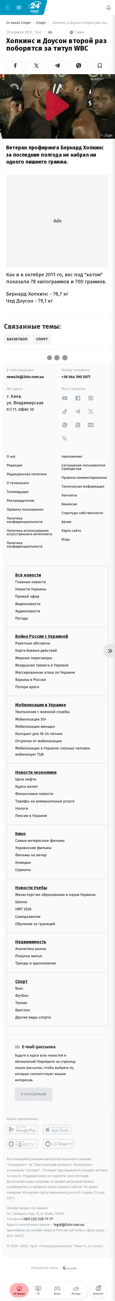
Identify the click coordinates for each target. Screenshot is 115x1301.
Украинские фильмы (33, 848)
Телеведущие (18, 492)
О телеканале (18, 483)
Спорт (41, 23)
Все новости (28, 575)
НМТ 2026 (23, 909)
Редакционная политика (27, 474)
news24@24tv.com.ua (25, 377)
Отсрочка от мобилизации (38, 741)
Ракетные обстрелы (32, 643)
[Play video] (57, 105)
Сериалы (23, 870)
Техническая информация (83, 486)
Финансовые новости (34, 794)
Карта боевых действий (36, 650)
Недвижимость (30, 941)
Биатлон (22, 1010)
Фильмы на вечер (31, 855)
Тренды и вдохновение (35, 963)
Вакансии (69, 504)
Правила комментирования (84, 478)
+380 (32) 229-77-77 (37, 1219)
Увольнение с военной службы (42, 712)
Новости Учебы (31, 887)
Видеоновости (28, 604)
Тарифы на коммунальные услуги (45, 801)
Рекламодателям (20, 501)
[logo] (34, 7)
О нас (11, 456)
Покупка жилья (28, 956)
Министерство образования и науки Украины (55, 894)
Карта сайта (71, 531)
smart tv (22, 1144)
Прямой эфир (27, 596)
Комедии (23, 862)
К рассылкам (33, 1094)
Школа (21, 902)
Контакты (69, 495)
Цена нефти (25, 779)
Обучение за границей (35, 924)
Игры (66, 539)
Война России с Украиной (41, 636)
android (22, 1129)
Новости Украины (31, 589)
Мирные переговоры (33, 658)
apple (59, 1129)
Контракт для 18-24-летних (39, 733)
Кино (20, 833)
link (65, 398)
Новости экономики (35, 772)
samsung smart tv (59, 1144)
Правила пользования (25, 509)
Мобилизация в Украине (40, 705)
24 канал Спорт (19, 23)
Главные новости (30, 582)
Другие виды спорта (33, 1017)
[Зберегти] (100, 65)
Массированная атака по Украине (45, 672)
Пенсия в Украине (31, 815)
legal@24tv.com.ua (69, 1225)
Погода (21, 618)
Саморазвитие (28, 916)
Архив (66, 522)
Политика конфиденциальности (25, 520)
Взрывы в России (30, 679)
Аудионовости (27, 611)
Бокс (19, 988)
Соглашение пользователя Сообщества (83, 467)
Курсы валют (26, 787)
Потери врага (27, 687)
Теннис (21, 1003)
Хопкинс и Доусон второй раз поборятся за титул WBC (80, 23)
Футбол (21, 995)
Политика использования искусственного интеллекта (29, 532)
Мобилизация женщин (35, 726)
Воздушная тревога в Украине (41, 665)
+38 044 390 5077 (76, 377)
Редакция (14, 465)
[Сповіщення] (108, 7)
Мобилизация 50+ (30, 719)
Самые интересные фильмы (39, 840)
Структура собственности (82, 513)
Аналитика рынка (30, 948)
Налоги (21, 808)
